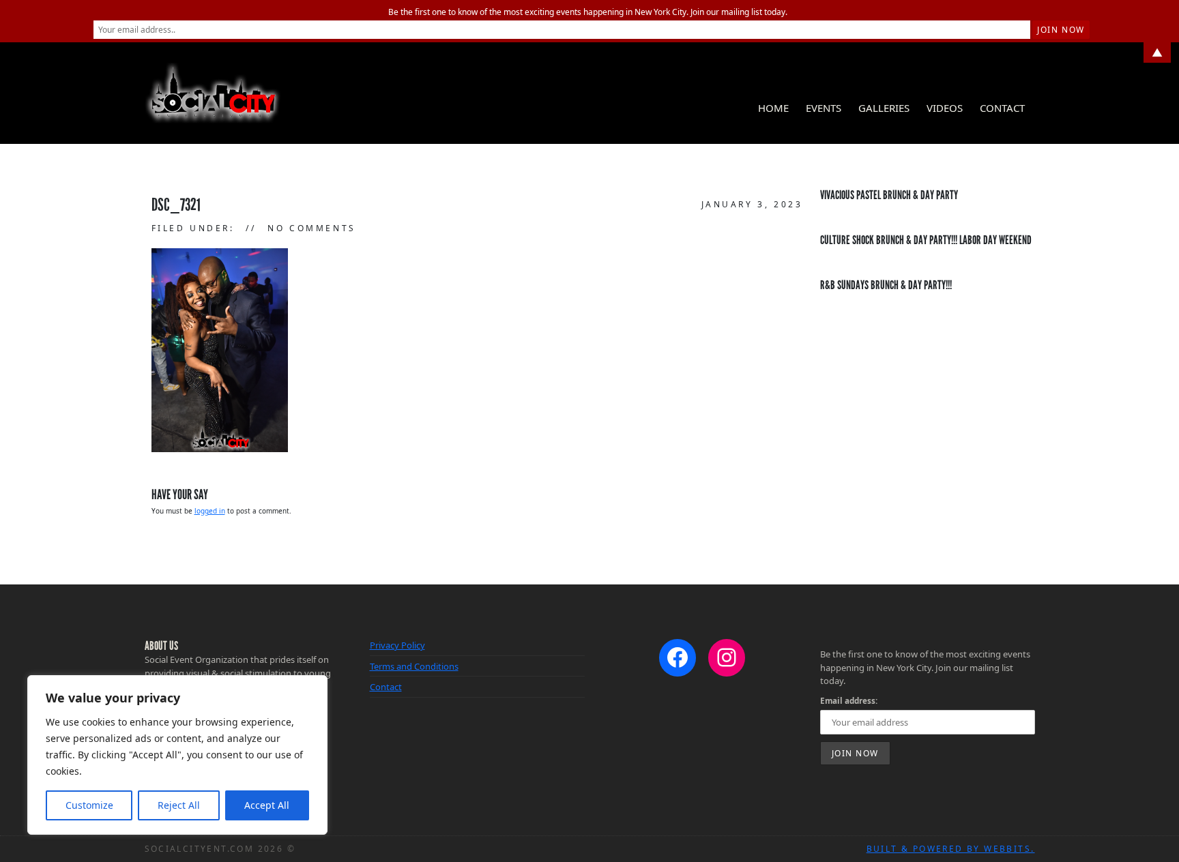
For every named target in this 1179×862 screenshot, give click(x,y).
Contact (1002, 108)
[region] (177, 755)
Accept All (266, 805)
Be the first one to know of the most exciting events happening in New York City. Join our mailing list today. (587, 12)
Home (773, 108)
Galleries (883, 108)
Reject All (179, 805)
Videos (945, 108)
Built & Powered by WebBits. (951, 848)
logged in (209, 511)
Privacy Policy (397, 645)
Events (823, 108)
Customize (89, 805)
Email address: (848, 700)
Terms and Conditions (414, 666)
